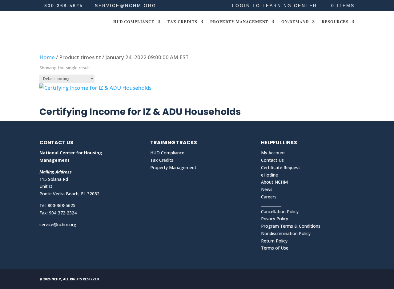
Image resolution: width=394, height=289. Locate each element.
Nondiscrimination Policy (286, 233)
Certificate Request (280, 167)
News (266, 189)
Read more (62, 100)
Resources (335, 21)
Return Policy (274, 241)
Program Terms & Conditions (290, 226)
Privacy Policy (274, 219)
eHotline (269, 175)
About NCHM (274, 182)
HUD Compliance (134, 21)
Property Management (239, 21)
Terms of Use (274, 248)
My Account (273, 153)
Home (47, 57)
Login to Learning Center (274, 5)
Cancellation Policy (280, 211)
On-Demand (295, 21)
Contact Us (272, 160)
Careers (268, 197)
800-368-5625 (63, 5)
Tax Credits (182, 21)
